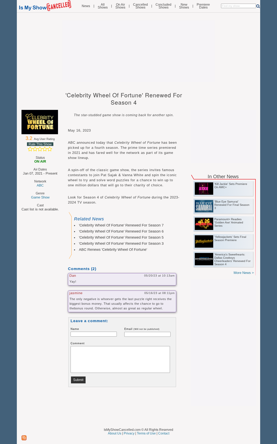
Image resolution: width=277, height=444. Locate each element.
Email (142, 328)
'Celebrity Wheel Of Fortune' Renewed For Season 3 (121, 243)
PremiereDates (203, 6)
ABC (40, 185)
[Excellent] (49, 149)
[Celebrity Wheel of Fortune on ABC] (40, 122)
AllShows (103, 6)
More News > (244, 273)
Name (75, 328)
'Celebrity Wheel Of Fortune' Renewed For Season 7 (121, 225)
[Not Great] (35, 149)
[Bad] (30, 149)
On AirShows (120, 6)
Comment (78, 343)
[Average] (40, 149)
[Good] (44, 149)
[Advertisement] (138, 51)
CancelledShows (140, 6)
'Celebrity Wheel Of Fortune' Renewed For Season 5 (121, 237)
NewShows (184, 6)
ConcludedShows (163, 6)
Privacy (129, 433)
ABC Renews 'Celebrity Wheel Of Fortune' (113, 250)
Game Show (40, 197)
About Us (114, 433)
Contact (163, 433)
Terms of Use (146, 433)
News (86, 6)
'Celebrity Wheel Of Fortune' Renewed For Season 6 (121, 231)
